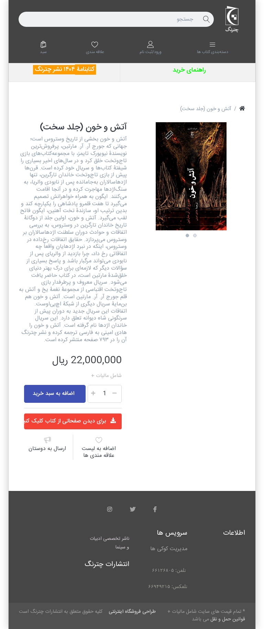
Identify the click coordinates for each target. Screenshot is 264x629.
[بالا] (242, 109)
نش (59, 69)
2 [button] (195, 235)
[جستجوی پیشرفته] (206, 19)
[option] (191, 176)
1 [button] (187, 235)
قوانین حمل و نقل (71, 376)
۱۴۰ (68, 69)
